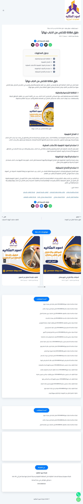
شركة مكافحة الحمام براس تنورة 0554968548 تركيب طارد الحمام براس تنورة (58, 360)
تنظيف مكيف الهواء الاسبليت (10, 218)
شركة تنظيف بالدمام (29, 192)
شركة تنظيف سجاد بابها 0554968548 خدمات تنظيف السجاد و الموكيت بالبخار (58, 370)
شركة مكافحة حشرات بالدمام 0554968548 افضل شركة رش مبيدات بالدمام (59, 355)
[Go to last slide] (78, 261)
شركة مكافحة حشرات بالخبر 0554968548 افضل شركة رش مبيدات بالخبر (60, 309)
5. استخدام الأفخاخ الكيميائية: (43, 72)
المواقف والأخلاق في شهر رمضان (69, 277)
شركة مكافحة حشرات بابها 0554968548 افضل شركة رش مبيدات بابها (60, 304)
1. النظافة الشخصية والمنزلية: (43, 59)
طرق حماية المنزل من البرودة (73, 218)
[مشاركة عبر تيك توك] (32, 45)
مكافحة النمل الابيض (72, 197)
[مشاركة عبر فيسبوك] (41, 45)
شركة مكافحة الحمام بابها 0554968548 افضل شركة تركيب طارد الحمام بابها (58, 346)
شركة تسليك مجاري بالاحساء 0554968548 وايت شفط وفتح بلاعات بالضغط (59, 337)
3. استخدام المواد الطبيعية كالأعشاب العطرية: (38, 65)
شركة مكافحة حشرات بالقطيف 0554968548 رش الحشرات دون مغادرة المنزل (58, 313)
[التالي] (4, 261)
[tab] (44, 286)
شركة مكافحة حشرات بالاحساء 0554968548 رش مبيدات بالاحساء (61, 318)
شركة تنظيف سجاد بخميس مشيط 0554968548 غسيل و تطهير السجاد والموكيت (58, 365)
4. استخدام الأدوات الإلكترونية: (43, 68)
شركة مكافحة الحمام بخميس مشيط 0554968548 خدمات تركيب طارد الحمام (58, 341)
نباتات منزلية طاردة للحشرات (57, 192)
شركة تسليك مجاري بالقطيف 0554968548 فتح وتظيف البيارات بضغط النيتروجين (58, 323)
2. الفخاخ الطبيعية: (46, 62)
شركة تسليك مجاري (59, 197)
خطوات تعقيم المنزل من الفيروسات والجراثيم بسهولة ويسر (63, 393)
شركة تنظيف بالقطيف (29, 197)
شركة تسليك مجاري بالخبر (44, 197)
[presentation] (62, 255)
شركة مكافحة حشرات (72, 192)
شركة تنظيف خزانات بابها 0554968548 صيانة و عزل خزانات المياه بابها (60, 388)
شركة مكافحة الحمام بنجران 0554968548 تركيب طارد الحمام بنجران (61, 327)
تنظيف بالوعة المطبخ (42, 192)
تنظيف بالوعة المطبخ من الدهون (28, 277)
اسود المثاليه (74, 28)
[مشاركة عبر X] (46, 45)
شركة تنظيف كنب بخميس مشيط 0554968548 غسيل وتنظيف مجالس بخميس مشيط (56, 374)
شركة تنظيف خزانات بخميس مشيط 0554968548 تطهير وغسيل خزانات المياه (59, 384)
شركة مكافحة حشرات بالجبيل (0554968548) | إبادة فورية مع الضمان (60, 351)
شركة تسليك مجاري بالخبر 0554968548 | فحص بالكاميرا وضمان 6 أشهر (60, 332)
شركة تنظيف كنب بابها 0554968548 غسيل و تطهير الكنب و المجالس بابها (59, 379)
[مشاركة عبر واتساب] (50, 45)
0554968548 (41, 483)
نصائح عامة (67, 28)
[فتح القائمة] (3, 10)
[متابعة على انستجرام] (37, 45)
